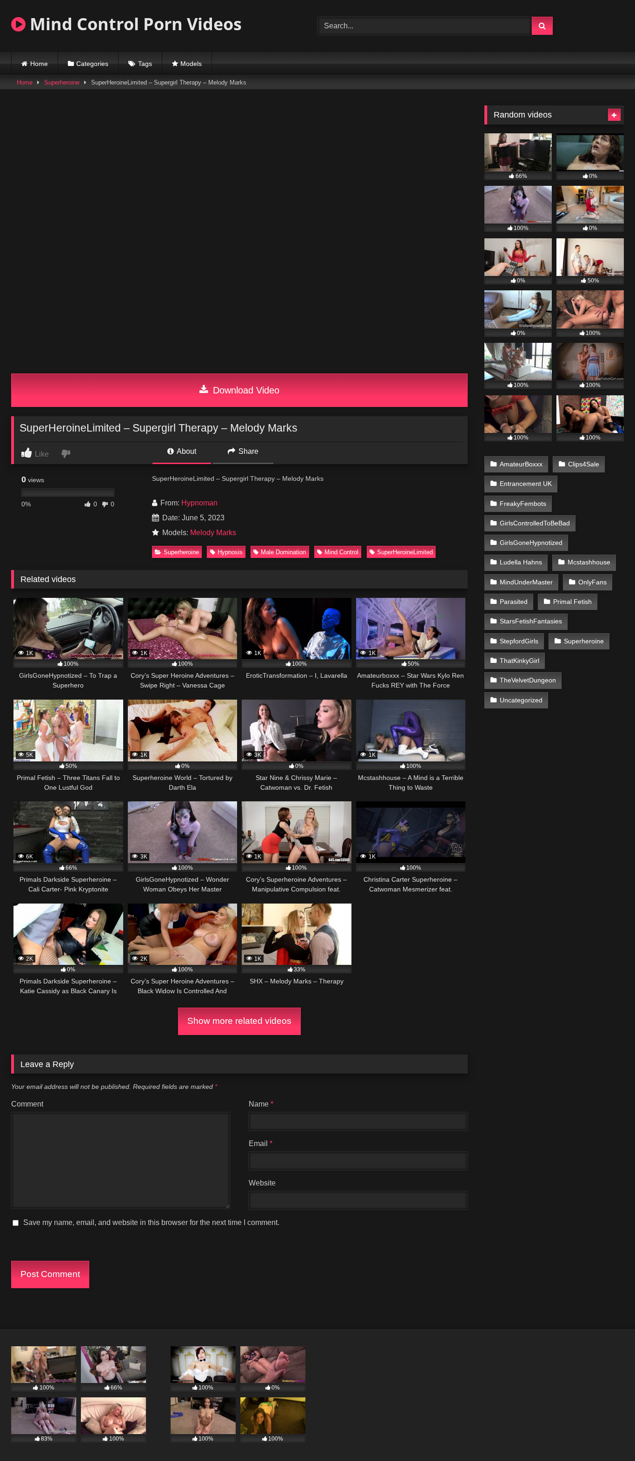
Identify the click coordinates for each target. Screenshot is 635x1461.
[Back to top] (606, 1433)
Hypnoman (199, 503)
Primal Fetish (572, 601)
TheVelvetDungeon (528, 680)
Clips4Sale (583, 464)
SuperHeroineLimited (405, 552)
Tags (145, 63)
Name (261, 1104)
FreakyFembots (523, 503)
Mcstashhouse (589, 562)
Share (247, 451)
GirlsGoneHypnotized (531, 542)
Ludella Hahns (521, 562)
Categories (92, 63)
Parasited (514, 601)
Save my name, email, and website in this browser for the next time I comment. (151, 1222)
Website (262, 1183)
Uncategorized (521, 700)
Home (39, 63)
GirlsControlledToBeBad (535, 523)
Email (260, 1143)
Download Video (244, 390)
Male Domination (283, 552)
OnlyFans (592, 582)
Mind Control (341, 552)
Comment (27, 1104)
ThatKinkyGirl (519, 660)
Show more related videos (239, 1021)
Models (191, 63)
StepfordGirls (519, 641)
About (185, 451)
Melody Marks (213, 533)
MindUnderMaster (526, 582)
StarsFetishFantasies (531, 621)
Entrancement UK (526, 483)
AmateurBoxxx (521, 464)
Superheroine (61, 82)
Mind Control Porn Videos (134, 24)
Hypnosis (230, 552)
